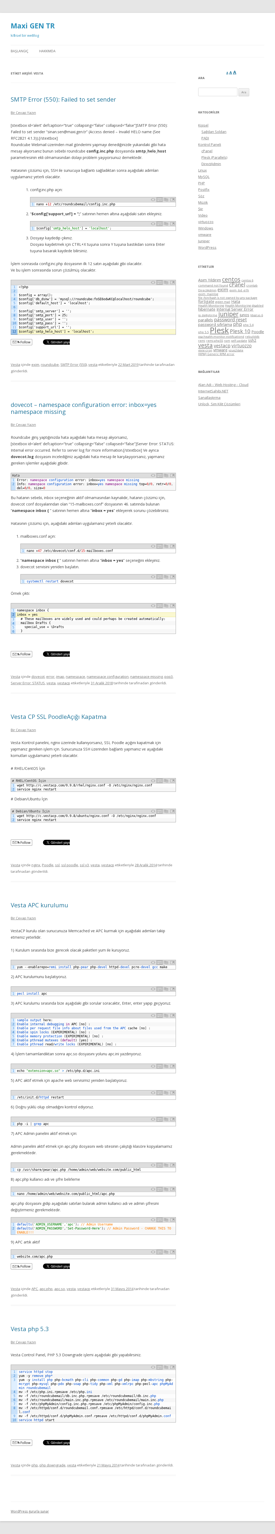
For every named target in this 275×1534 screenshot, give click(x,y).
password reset (230, 320)
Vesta (15, 364)
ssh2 (252, 340)
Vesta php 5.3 (30, 1329)
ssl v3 (84, 865)
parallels (205, 319)
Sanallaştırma (209, 397)
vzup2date (236, 350)
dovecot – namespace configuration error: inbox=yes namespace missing (84, 407)
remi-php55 (214, 341)
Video (203, 215)
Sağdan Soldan (213, 131)
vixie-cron (205, 350)
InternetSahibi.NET (213, 391)
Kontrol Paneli (209, 144)
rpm (227, 341)
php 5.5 (203, 332)
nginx (35, 865)
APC (34, 1288)
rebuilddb (252, 337)
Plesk (219, 330)
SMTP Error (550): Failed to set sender (63, 99)
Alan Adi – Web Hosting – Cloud (223, 384)
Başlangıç (19, 51)
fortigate (206, 301)
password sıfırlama (215, 324)
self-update (239, 341)
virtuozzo (206, 221)
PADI (205, 138)
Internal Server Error (235, 309)
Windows (205, 228)
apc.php (46, 1288)
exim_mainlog (208, 294)
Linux (202, 170)
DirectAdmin (211, 163)
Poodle (47, 865)
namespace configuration (108, 676)
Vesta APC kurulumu (39, 905)
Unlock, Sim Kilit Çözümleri (219, 404)
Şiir (200, 208)
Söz (201, 196)
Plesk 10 (240, 331)
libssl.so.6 (256, 315)
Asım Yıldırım (209, 280)
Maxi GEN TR (33, 26)
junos (244, 314)
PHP (201, 183)
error (50, 676)
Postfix (203, 189)
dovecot (38, 676)
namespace (75, 676)
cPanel (206, 150)
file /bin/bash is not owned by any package (227, 298)
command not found (213, 285)
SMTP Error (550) (73, 364)
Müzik (203, 202)
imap (60, 676)
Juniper (204, 241)
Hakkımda (47, 51)
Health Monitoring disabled (244, 305)
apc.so (59, 1288)
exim (35, 364)
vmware (204, 234)
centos (231, 279)
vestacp (63, 683)
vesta (92, 364)
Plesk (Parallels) (214, 157)
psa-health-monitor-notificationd (221, 337)
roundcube (50, 364)
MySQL (203, 176)
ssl (57, 865)
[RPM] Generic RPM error (216, 354)
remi (201, 341)
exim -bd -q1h (239, 290)
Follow (25, 342)
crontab (252, 285)
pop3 (168, 676)
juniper (228, 314)
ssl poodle (69, 865)
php (34, 1465)
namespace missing (146, 676)
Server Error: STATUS (28, 683)
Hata (235, 301)
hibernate (206, 309)
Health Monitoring (211, 305)
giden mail (222, 302)
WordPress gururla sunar (30, 1511)
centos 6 (247, 280)
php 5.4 (248, 325)
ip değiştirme (207, 315)
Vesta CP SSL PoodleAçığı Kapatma (59, 716)
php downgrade (52, 1465)
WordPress (207, 247)
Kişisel (203, 125)
